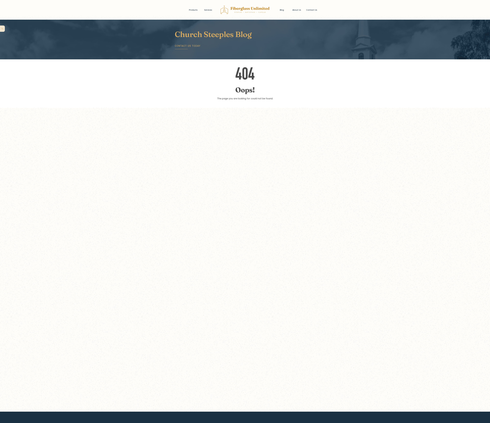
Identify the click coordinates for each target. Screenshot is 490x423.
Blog (282, 10)
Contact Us (311, 10)
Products (193, 10)
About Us (296, 10)
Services (208, 10)
